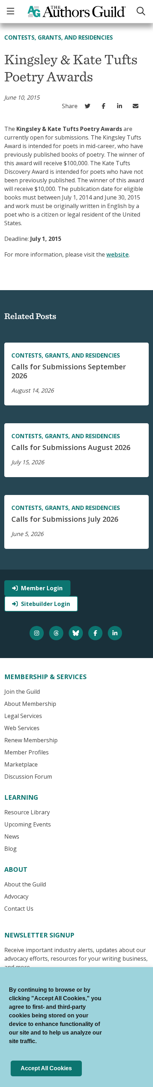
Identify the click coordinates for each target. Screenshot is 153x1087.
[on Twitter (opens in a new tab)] (89, 106)
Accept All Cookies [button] (46, 1068)
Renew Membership (31, 740)
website (117, 254)
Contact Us (18, 908)
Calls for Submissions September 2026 (68, 371)
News (11, 836)
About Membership (30, 704)
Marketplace (21, 764)
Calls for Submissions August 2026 (70, 447)
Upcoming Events (27, 824)
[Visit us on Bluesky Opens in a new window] (77, 633)
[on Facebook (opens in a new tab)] (105, 106)
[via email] (137, 106)
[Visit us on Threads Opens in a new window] (57, 633)
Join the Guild (22, 692)
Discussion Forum (28, 776)
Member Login (42, 588)
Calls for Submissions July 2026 (64, 519)
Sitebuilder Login (45, 604)
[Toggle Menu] (11, 11)
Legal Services (23, 716)
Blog (10, 849)
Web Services (21, 728)
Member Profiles (26, 752)
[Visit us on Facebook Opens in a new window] (96, 633)
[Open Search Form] (141, 11)
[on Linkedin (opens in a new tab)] (121, 106)
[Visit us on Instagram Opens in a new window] (38, 633)
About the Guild (25, 884)
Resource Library (27, 812)
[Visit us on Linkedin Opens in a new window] (116, 633)
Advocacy (16, 896)
